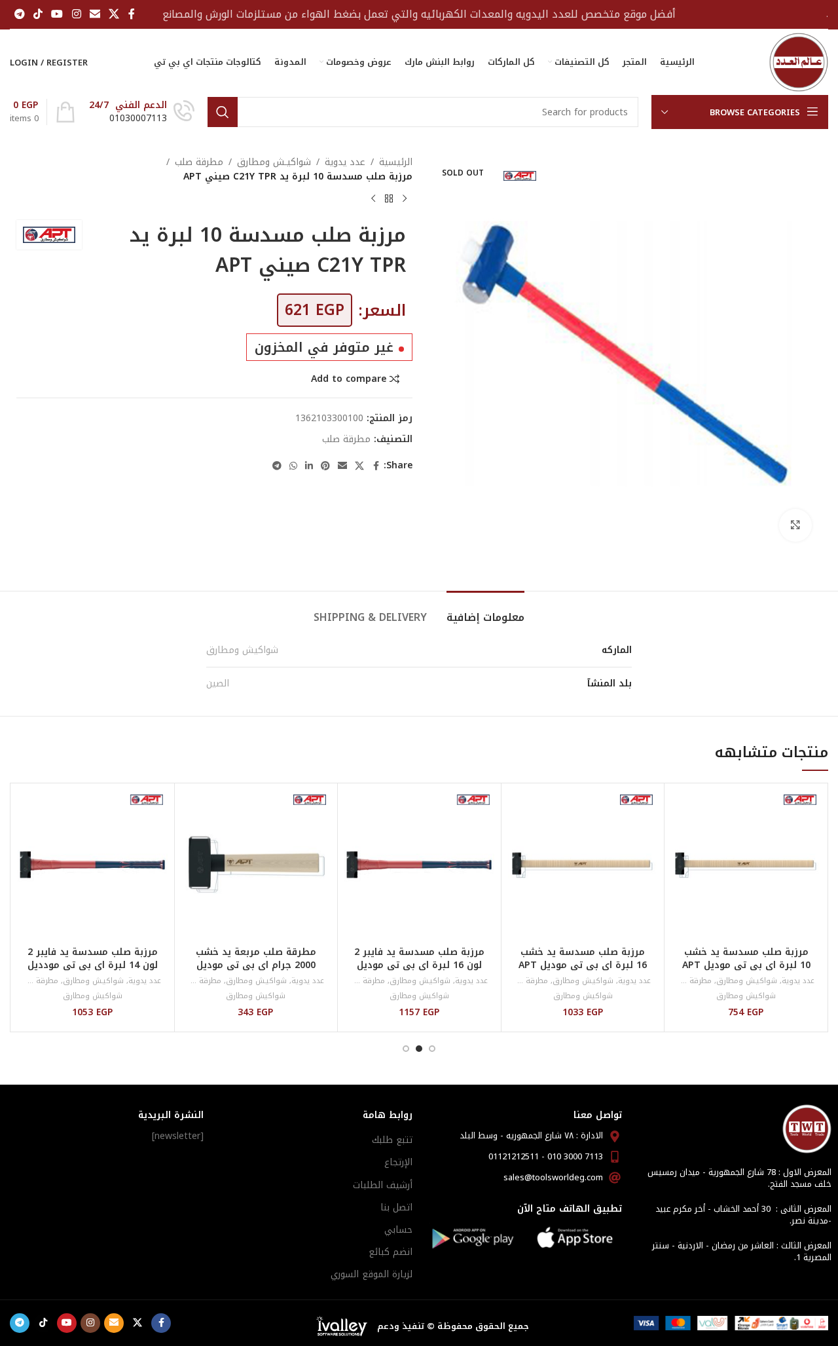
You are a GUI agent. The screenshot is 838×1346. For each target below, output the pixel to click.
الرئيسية (395, 162)
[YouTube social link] (57, 14)
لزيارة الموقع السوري (371, 1274)
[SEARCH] (223, 112)
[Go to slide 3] (406, 1048)
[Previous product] (404, 199)
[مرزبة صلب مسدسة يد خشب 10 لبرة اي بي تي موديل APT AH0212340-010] (746, 865)
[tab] (485, 611)
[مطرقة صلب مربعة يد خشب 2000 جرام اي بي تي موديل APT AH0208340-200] (256, 865)
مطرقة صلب (199, 162)
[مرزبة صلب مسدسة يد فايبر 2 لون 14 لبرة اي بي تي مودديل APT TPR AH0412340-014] (93, 865)
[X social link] (114, 14)
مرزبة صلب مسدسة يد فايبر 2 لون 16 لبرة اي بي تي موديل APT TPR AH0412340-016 (419, 964)
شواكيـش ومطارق (274, 162)
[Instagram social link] (76, 14)
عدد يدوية (345, 162)
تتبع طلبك (392, 1140)
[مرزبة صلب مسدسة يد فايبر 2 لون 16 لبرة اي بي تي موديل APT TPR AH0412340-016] (419, 865)
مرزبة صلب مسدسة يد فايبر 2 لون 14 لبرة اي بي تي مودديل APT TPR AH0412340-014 (92, 964)
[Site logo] (798, 62)
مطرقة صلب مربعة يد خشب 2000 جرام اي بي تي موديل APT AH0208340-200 (256, 964)
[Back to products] (389, 199)
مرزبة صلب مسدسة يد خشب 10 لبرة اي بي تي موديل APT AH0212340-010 (746, 964)
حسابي (398, 1230)
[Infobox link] (141, 112)
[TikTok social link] (37, 14)
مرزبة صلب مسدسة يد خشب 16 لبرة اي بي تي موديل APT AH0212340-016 (583, 964)
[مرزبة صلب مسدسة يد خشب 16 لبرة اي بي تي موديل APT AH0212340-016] (583, 865)
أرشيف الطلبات (382, 1185)
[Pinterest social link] (325, 466)
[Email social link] (94, 14)
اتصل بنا (396, 1207)
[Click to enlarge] (795, 525)
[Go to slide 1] (432, 1048)
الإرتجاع (398, 1162)
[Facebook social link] (131, 14)
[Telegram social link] (19, 14)
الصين (217, 683)
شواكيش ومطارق (242, 650)
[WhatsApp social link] (293, 466)
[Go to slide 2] (419, 1048)
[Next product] (373, 199)
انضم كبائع (390, 1252)
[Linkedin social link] (309, 466)
